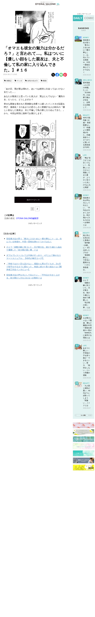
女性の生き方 (32, 81)
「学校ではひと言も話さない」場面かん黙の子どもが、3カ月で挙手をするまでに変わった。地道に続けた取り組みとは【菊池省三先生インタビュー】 (34, 267)
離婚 (45, 81)
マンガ (19, 81)
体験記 (9, 81)
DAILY (78, 18)
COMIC (89, 18)
